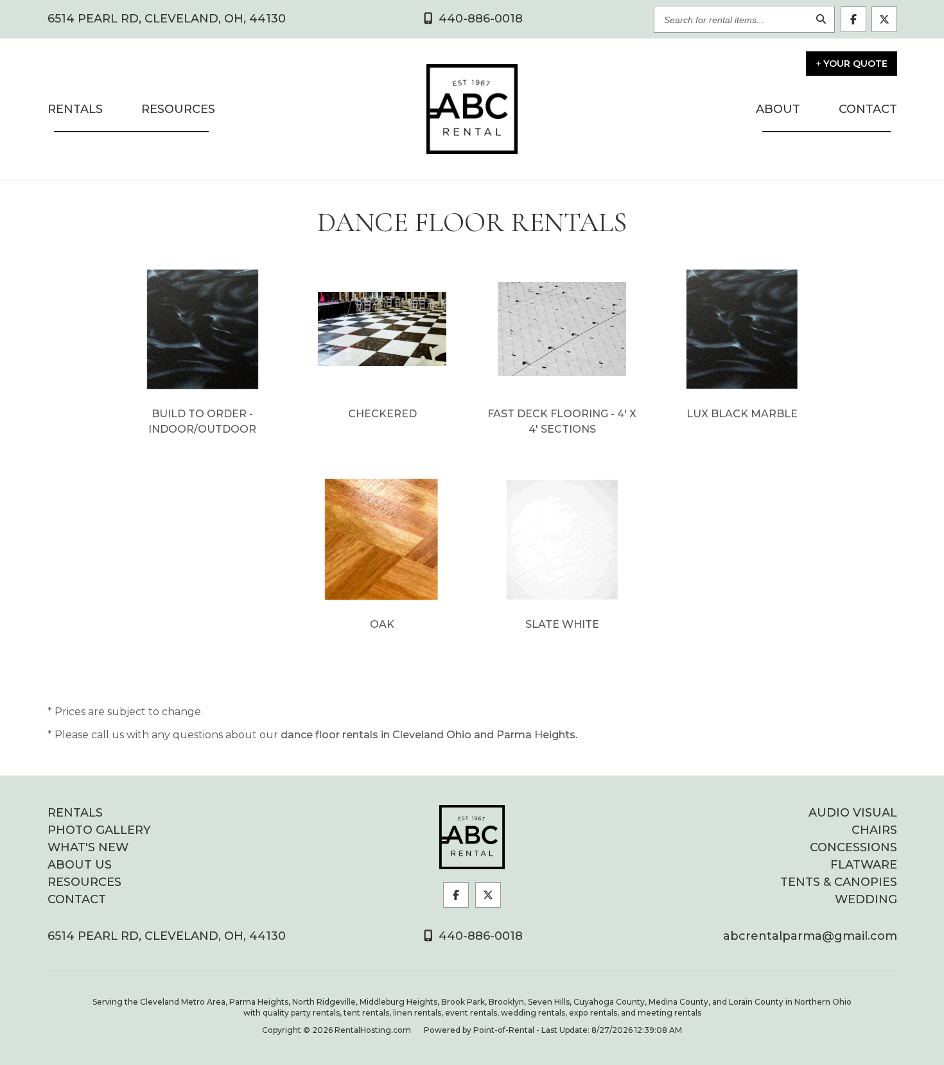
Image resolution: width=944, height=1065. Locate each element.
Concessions (853, 847)
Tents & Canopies (838, 882)
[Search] (821, 19)
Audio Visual (853, 813)
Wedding (866, 899)
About (778, 109)
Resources (178, 109)
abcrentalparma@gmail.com (810, 936)
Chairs (874, 830)
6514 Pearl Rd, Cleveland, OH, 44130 (167, 19)
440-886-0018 (479, 936)
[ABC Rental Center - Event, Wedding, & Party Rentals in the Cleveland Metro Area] (472, 109)
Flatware (863, 865)
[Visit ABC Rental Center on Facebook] (853, 19)
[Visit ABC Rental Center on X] (884, 19)
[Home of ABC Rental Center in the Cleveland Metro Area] (472, 837)
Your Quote (855, 63)
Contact (868, 109)
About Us (80, 865)
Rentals (75, 109)
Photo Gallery (99, 830)
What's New (88, 847)
